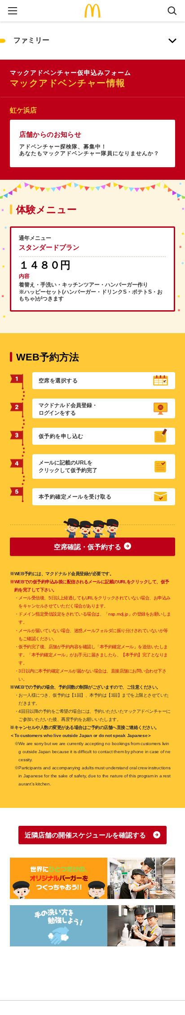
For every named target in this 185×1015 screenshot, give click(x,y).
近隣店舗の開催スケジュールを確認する (85, 835)
